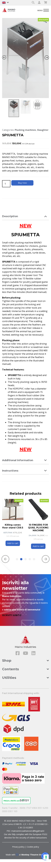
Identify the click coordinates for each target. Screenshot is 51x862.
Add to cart (12, 543)
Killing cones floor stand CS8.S (12, 526)
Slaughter (42, 129)
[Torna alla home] (9, 10)
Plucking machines (25, 129)
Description (10, 216)
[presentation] (5, 559)
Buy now (22, 183)
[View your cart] (45, 2)
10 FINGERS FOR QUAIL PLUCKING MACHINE (38, 527)
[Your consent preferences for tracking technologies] (46, 857)
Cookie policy (33, 846)
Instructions (10, 470)
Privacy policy (18, 846)
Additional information (17, 460)
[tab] (25, 216)
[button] (17, 559)
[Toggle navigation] (43, 10)
